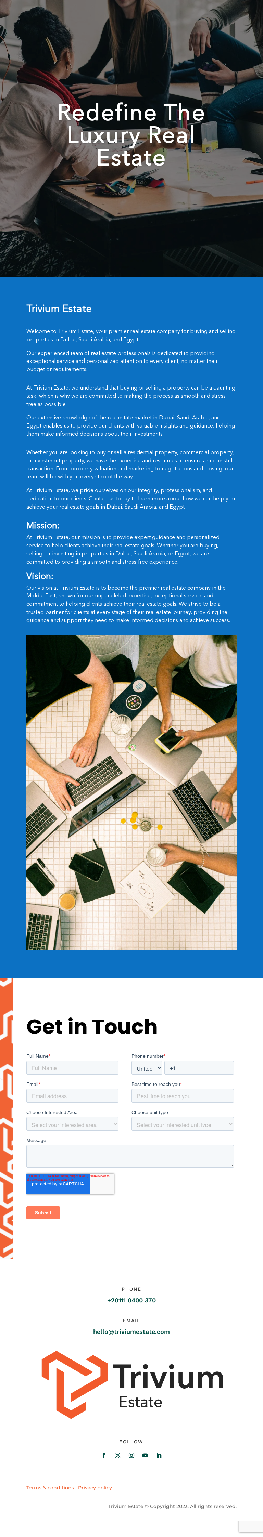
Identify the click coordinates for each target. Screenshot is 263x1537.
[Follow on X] (117, 1455)
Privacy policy (95, 1488)
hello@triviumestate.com (131, 1331)
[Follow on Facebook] (104, 1455)
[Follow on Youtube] (145, 1455)
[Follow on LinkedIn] (158, 1455)
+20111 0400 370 (131, 1300)
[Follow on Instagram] (131, 1455)
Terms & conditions (50, 1488)
